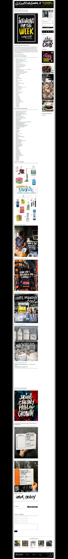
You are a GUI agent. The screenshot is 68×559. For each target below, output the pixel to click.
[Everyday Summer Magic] (17, 546)
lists (27, 6)
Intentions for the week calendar (22, 111)
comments (16, 506)
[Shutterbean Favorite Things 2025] (33, 546)
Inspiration (43, 6)
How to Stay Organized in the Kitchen (21, 258)
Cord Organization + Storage (19, 292)
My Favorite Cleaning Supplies (20, 224)
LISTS (22, 9)
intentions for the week (17, 9)
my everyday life (22, 6)
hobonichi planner (21, 63)
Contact (40, 555)
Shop (51, 6)
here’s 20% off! (26, 71)
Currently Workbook (24, 61)
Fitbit (24, 60)
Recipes (17, 6)
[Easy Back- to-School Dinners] (41, 546)
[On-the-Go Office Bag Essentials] (49, 546)
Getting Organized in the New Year (20, 362)
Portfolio (47, 6)
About (40, 553)
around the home (37, 6)
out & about (31, 6)
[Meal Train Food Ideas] (25, 546)
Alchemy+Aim (51, 556)
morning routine (20, 143)
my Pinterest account (23, 140)
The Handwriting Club (24, 69)
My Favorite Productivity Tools (20, 324)
